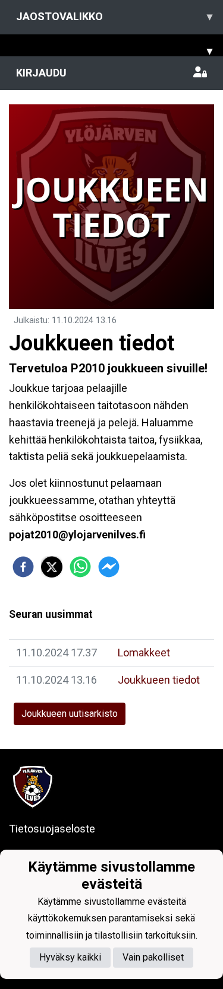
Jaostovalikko (114, 16)
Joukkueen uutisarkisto (69, 713)
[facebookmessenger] (109, 567)
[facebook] (23, 567)
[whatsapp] (80, 567)
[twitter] (51, 567)
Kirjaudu (41, 72)
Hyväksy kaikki (70, 957)
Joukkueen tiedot (159, 680)
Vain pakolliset (153, 957)
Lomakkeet (144, 652)
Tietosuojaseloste (52, 828)
